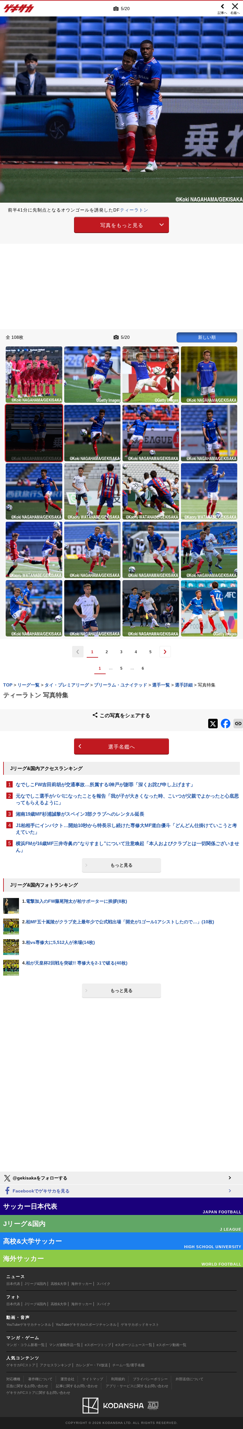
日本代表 (13, 1284)
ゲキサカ (19, 10)
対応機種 (13, 1379)
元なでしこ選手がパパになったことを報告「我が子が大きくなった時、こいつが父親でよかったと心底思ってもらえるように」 (127, 799)
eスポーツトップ (98, 1345)
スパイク (103, 1284)
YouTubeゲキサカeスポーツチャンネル (86, 1324)
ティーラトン (134, 209)
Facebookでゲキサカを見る (40, 1190)
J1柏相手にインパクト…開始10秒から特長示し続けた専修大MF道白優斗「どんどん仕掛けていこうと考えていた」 (126, 829)
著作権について (40, 1379)
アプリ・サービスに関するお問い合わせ (137, 1386)
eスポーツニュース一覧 (133, 1345)
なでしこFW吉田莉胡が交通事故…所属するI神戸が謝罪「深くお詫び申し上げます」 (105, 784)
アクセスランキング (55, 1365)
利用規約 (118, 1379)
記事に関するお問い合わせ (77, 1386)
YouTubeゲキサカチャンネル (28, 1324)
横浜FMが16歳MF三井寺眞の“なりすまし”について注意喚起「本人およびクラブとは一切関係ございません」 (127, 847)
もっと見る (121, 865)
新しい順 (207, 337)
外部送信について (189, 1379)
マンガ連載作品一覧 (64, 1345)
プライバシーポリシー (150, 1379)
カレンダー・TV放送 (92, 1365)
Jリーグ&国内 (35, 1284)
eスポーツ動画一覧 (171, 1345)
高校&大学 (59, 1284)
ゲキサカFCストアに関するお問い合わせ (38, 1392)
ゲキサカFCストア (20, 1365)
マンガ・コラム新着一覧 (25, 1345)
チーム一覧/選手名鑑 (128, 1365)
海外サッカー (81, 1284)
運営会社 (67, 1379)
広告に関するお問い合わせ (27, 1386)
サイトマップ (92, 1379)
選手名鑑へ (121, 746)
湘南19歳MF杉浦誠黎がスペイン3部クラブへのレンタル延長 (80, 814)
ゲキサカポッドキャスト (140, 1324)
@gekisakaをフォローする (39, 1177)
